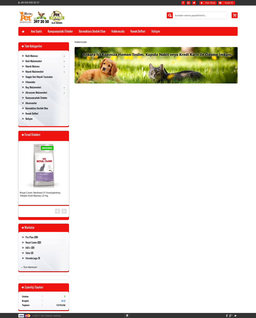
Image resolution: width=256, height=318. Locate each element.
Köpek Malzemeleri (34, 71)
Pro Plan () (31, 237)
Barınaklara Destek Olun (36, 108)
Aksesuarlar (31, 103)
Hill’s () (29, 247)
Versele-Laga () (32, 258)
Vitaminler (30, 82)
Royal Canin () (33, 242)
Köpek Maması (32, 66)
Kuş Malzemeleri (33, 87)
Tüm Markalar (30, 267)
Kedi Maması (31, 56)
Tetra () (29, 253)
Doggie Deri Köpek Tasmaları (39, 77)
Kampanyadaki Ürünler (36, 98)
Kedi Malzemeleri (33, 61)
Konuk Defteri (31, 113)
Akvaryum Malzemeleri (36, 92)
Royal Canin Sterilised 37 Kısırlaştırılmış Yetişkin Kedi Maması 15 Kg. (40, 194)
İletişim (29, 119)
